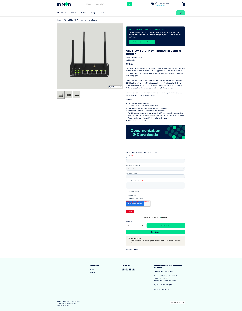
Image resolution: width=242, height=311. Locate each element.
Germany (176, 302)
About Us (101, 13)
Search (59, 301)
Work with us (62, 13)
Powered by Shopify (63, 305)
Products (74, 13)
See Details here (160, 5)
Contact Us (66, 301)
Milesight (131, 60)
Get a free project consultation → (142, 42)
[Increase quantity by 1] (142, 225)
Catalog (92, 272)
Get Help (84, 13)
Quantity (129, 221)
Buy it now (155, 232)
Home (59, 20)
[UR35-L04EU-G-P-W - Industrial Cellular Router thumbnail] (60, 94)
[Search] (129, 4)
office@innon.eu (164, 289)
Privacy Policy (76, 301)
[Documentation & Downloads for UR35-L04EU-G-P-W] (155, 132)
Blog (93, 13)
